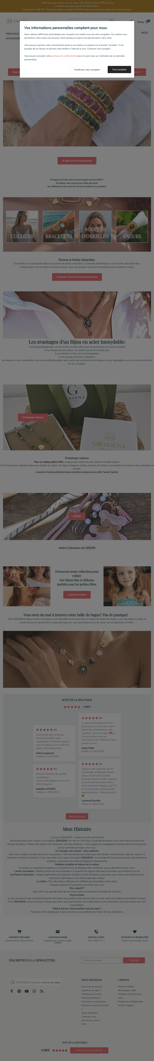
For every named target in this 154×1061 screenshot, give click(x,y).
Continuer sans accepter (87, 69)
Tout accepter (119, 69)
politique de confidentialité (64, 56)
